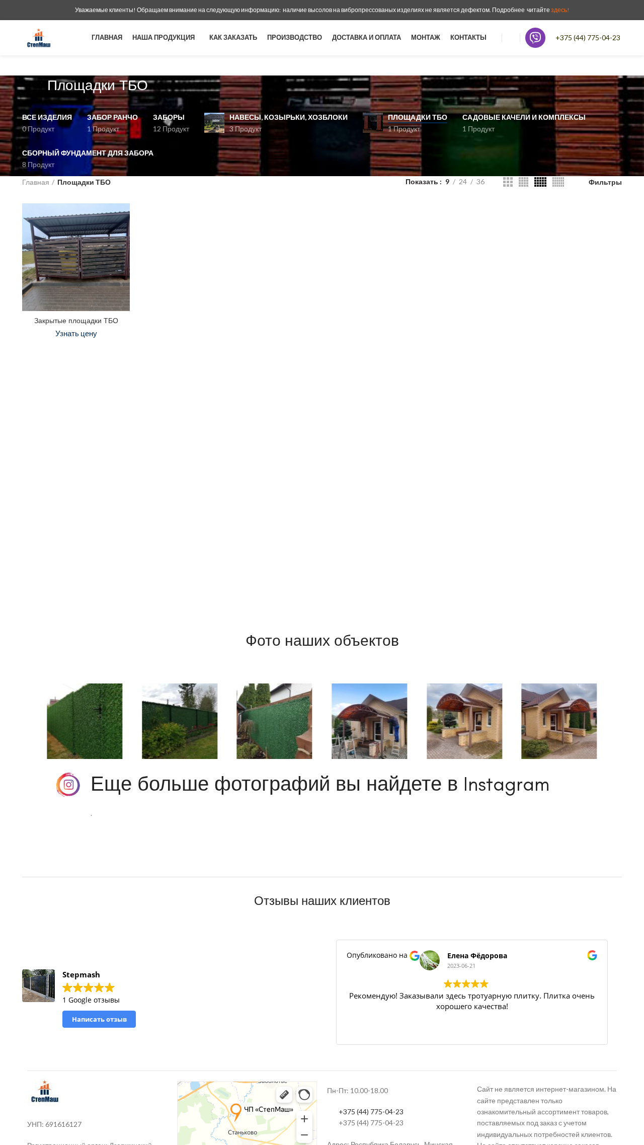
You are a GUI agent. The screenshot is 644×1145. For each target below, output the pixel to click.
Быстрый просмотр (122, 242)
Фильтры (605, 182)
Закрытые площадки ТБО (76, 321)
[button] (27, 721)
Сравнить (122, 219)
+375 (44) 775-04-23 (587, 37)
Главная (35, 182)
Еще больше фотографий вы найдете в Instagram (320, 784)
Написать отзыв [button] (99, 1019)
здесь (559, 10)
